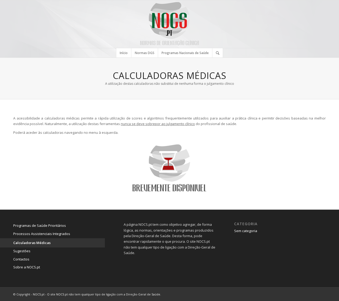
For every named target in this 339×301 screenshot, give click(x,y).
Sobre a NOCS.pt (26, 267)
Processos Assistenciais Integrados (41, 233)
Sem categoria (245, 230)
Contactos (21, 259)
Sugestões (21, 251)
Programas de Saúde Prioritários (39, 225)
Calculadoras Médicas (32, 242)
